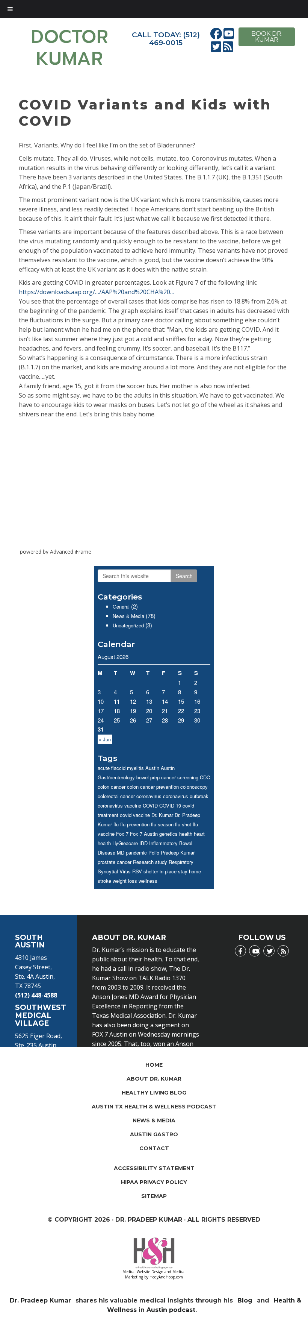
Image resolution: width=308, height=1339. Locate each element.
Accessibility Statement (154, 1168)
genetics (168, 833)
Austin (152, 767)
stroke (104, 880)
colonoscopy (194, 786)
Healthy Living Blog (154, 1092)
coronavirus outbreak (185, 796)
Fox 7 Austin (144, 833)
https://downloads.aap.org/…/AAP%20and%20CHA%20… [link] (96, 292)
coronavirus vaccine (119, 805)
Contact (154, 1148)
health (185, 833)
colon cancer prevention (153, 786)
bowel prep (148, 777)
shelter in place (160, 871)
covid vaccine (135, 814)
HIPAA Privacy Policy (154, 1182)
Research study (150, 861)
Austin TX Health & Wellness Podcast (154, 1106)
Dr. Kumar (162, 814)
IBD (143, 843)
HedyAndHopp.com (166, 1277)
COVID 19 (170, 805)
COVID (150, 805)
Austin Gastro (154, 1134)
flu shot (183, 824)
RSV (137, 871)
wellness (148, 880)
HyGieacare (125, 843)
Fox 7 (122, 833)
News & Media (128, 615)
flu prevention (134, 824)
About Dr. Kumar (154, 1078)
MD (120, 852)
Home (154, 1064)
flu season (162, 824)
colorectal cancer (116, 796)
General (121, 606)
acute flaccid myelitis (121, 767)
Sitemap (154, 1196)
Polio (153, 852)
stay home (189, 871)
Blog (244, 1300)
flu (116, 824)
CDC (205, 777)
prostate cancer (114, 861)
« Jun (105, 739)
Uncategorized (128, 625)
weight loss (125, 880)
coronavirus (149, 796)
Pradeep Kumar (178, 852)
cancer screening (179, 777)
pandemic (136, 852)
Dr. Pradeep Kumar (40, 1300)
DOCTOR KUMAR (70, 47)
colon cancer (111, 786)
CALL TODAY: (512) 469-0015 (166, 38)
